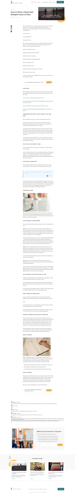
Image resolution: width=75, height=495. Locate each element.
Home (32, 2)
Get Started (61, 489)
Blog (50, 2)
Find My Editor (60, 2)
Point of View (17, 17)
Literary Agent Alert (45, 2)
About (35, 2)
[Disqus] (37, 411)
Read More (13, 478)
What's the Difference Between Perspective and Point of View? (35, 105)
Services (38, 2)
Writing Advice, (13, 17)
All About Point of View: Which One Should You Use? (33, 97)
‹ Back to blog (13, 9)
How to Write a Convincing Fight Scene (37, 472)
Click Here (49, 82)
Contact (53, 2)
